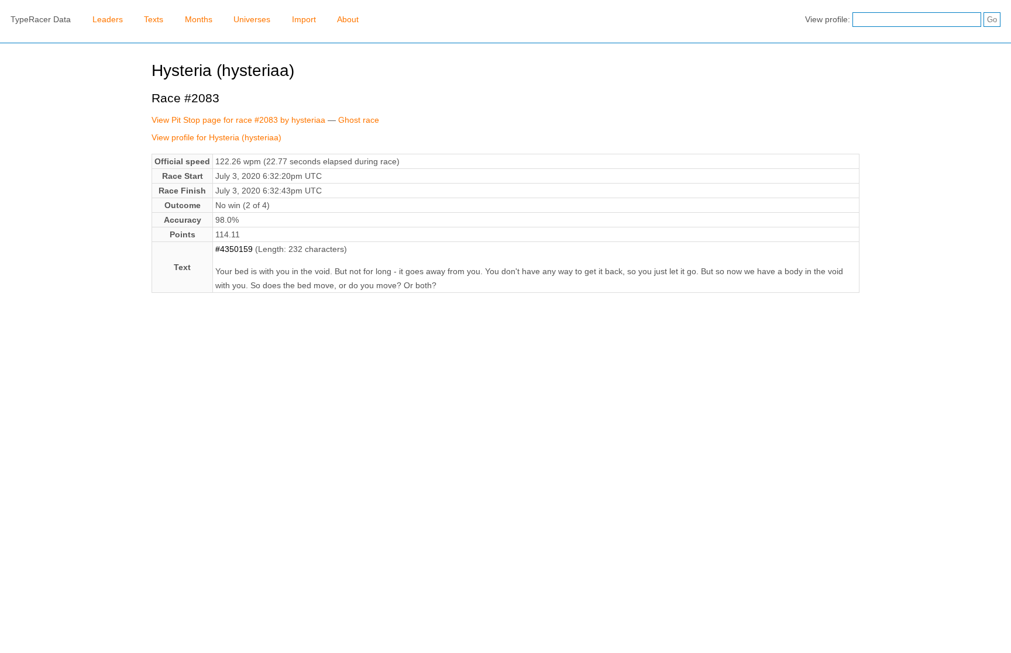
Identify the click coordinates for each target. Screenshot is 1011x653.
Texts (153, 19)
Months (198, 19)
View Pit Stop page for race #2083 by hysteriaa (238, 120)
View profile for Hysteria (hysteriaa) (216, 137)
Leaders (107, 19)
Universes (251, 19)
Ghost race (358, 120)
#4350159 (234, 249)
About (348, 19)
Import (304, 19)
